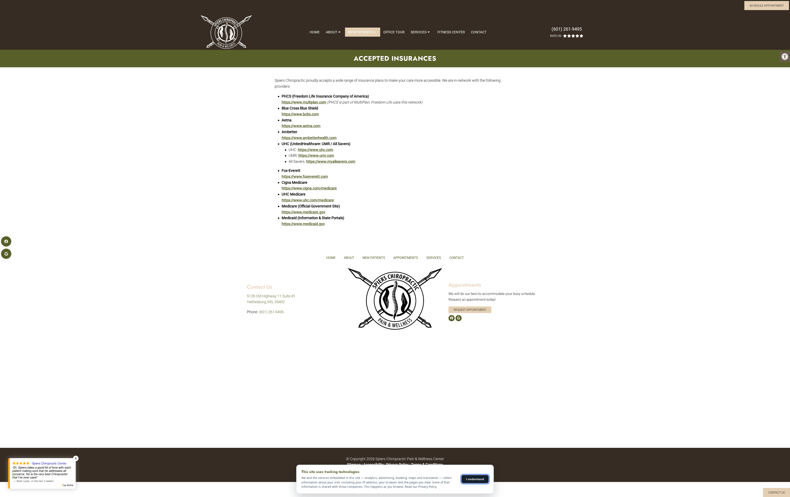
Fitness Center (451, 32)
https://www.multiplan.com (304, 102)
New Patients (360, 32)
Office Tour (393, 32)
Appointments (405, 258)
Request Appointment (470, 309)
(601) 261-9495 (567, 29)
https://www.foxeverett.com (305, 176)
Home (315, 32)
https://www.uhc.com (315, 150)
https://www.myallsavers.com (330, 161)
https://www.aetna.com (301, 126)
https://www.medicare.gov (303, 212)
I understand (475, 479)
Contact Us (776, 492)
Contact (479, 32)
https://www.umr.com (316, 155)
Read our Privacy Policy (420, 487)
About (331, 32)
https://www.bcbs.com (300, 114)
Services (418, 32)
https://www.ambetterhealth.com (309, 138)
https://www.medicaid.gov (303, 224)
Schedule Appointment (766, 5)
